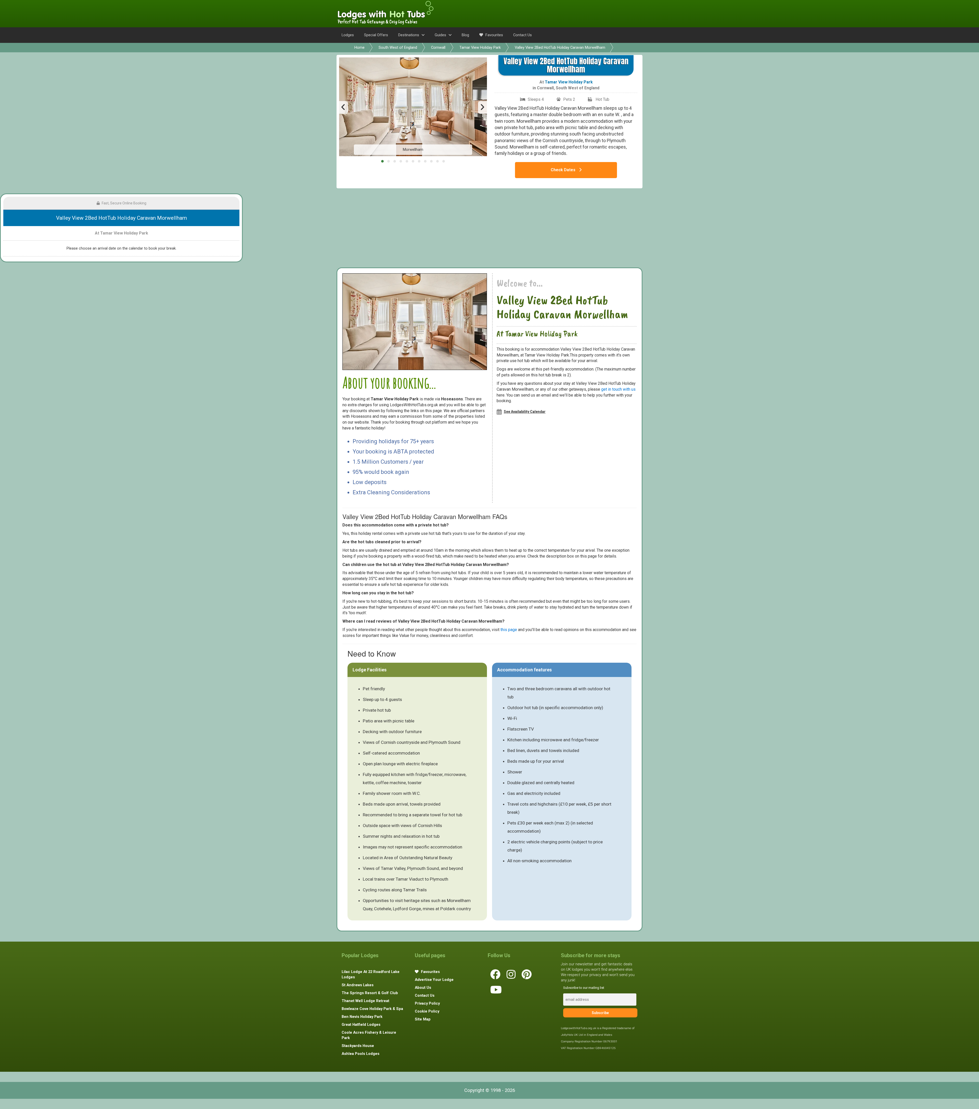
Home (359, 47)
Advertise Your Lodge (434, 979)
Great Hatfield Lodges (361, 1024)
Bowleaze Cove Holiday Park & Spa (372, 1008)
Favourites (493, 35)
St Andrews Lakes (357, 985)
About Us (423, 987)
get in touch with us (618, 389)
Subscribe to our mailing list (583, 988)
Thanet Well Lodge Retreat (365, 1001)
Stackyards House (358, 1045)
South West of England (398, 47)
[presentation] (343, 107)
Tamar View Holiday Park (480, 47)
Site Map (423, 1019)
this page (508, 629)
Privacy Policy (427, 1003)
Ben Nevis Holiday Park (362, 1016)
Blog (465, 35)
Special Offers (376, 35)
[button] (382, 161)
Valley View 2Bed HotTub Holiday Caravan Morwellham (560, 47)
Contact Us (522, 35)
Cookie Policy (427, 1011)
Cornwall (438, 47)
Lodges (348, 35)
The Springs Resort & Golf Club (370, 993)
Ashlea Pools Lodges (360, 1053)
